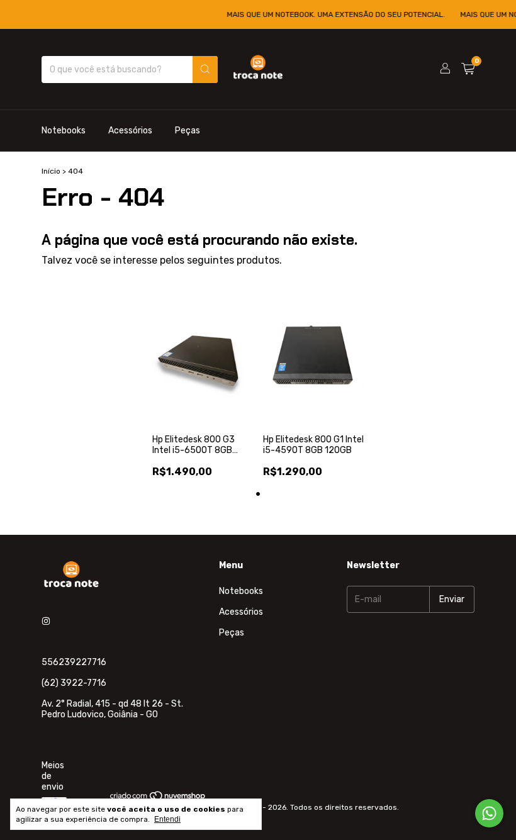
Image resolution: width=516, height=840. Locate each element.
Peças (187, 130)
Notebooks (64, 130)
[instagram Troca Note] (46, 621)
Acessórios (130, 130)
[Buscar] (205, 69)
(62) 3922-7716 (74, 683)
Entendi (167, 819)
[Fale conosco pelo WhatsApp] (489, 813)
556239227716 (74, 662)
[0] (467, 69)
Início (51, 171)
